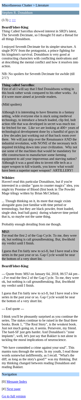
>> (14, 20)
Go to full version (14, 396)
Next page (13, 389)
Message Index (16, 381)
